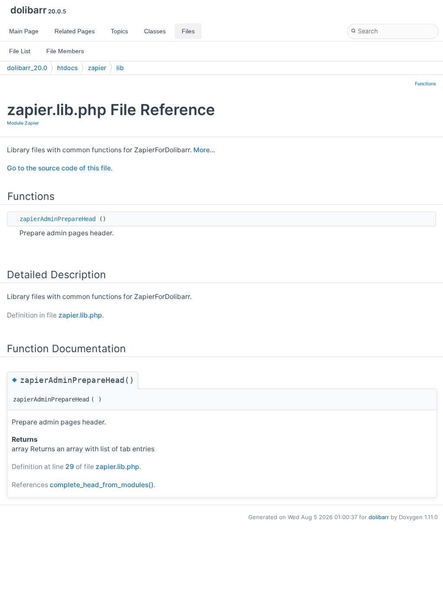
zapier (97, 67)
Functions (425, 84)
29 (69, 467)
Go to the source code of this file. (59, 168)
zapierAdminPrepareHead (57, 218)
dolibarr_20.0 (27, 67)
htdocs (67, 67)
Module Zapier (23, 123)
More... (204, 150)
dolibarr (379, 517)
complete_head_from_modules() (102, 485)
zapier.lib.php (80, 315)
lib (120, 67)
